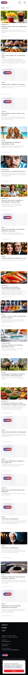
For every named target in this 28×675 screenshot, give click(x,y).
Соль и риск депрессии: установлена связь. (13, 56)
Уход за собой (5, 169)
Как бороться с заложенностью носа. (13, 171)
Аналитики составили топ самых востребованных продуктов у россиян (13, 403)
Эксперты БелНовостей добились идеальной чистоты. (12, 346)
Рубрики (4, 628)
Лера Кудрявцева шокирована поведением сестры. (10, 143)
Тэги (7, 7)
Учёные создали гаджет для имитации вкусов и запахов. (13, 317)
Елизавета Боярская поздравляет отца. (13, 258)
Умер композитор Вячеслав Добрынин (13, 432)
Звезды (3, 82)
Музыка (3, 516)
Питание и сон (4, 24)
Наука (2, 53)
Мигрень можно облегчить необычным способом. (14, 27)
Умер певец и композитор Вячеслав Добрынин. (12, 490)
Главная (3, 7)
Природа (3, 372)
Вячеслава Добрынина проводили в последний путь (12, 461)
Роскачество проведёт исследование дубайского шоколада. (13, 230)
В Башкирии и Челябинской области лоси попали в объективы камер (13, 374)
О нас (3, 630)
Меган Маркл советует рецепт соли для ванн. (12, 114)
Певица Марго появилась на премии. (13, 84)
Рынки (2, 227)
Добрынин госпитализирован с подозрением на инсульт (11, 606)
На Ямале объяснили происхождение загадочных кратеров (13, 577)
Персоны (3, 111)
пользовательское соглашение (13, 667)
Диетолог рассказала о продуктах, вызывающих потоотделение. (12, 201)
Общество (3, 487)
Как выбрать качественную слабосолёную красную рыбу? (11, 288)
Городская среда (5, 343)
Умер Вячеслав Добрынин (9, 519)
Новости (4, 625)
